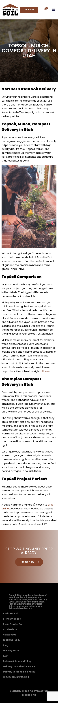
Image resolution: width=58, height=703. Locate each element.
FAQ (5, 655)
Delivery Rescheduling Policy (19, 671)
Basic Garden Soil (13, 624)
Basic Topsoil (10, 613)
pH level (45, 371)
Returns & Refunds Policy (17, 661)
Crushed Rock (11, 629)
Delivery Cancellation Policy (19, 666)
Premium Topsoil (12, 618)
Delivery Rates (11, 650)
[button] (53, 9)
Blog (5, 645)
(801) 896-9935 (11, 640)
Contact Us (9, 634)
